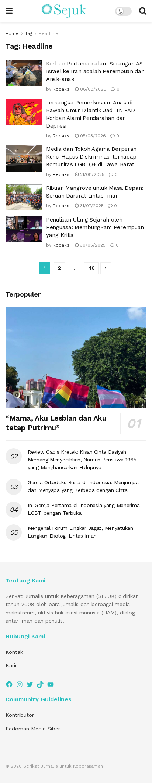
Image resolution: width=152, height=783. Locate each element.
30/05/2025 (92, 245)
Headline (48, 33)
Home (12, 33)
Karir (11, 665)
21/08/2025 (91, 174)
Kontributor (20, 715)
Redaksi (61, 89)
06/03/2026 (92, 89)
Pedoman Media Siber (33, 728)
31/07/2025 (91, 205)
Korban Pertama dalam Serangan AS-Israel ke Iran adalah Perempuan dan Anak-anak (95, 71)
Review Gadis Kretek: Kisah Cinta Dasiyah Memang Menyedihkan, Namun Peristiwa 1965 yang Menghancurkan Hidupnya (82, 459)
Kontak (14, 652)
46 (91, 268)
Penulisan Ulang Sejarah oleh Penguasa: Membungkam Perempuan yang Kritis (95, 227)
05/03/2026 (92, 135)
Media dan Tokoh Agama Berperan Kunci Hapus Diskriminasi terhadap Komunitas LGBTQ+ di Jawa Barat (91, 157)
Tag (28, 33)
